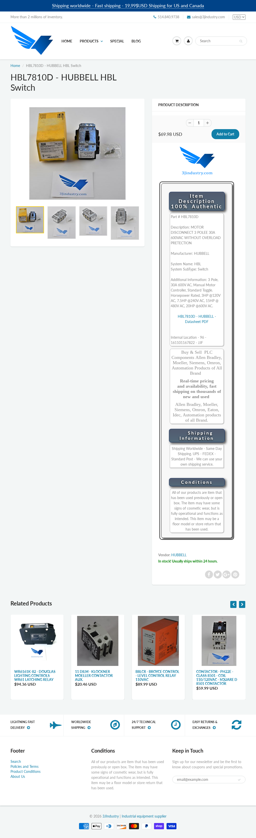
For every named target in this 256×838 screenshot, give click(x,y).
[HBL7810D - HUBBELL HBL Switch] (77, 153)
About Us (17, 776)
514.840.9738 (168, 17)
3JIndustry (110, 816)
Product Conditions (25, 771)
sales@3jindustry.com (208, 17)
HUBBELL (178, 555)
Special (117, 41)
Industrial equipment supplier (144, 816)
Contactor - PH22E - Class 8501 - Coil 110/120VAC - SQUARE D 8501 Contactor (216, 677)
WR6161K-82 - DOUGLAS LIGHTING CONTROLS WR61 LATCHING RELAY (35, 675)
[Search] (240, 41)
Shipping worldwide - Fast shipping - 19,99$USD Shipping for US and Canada (128, 5)
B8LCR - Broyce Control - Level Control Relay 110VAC (157, 675)
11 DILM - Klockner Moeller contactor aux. (94, 675)
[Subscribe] (239, 780)
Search (15, 761)
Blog (136, 41)
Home (67, 41)
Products (89, 41)
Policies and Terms (24, 766)
